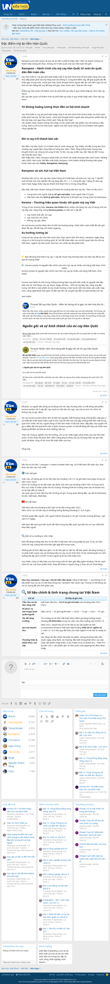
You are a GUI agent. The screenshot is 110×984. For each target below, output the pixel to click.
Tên (23, 682)
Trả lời (104, 395)
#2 (106, 402)
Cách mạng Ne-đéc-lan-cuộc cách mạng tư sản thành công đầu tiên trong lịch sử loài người (20, 838)
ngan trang (14, 745)
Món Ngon (56, 342)
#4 (106, 575)
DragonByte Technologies (77, 982)
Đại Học (46, 14)
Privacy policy (80, 974)
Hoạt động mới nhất (9, 19)
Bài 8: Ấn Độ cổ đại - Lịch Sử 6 (93, 746)
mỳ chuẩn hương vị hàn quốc (78, 47)
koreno (37, 47)
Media (34, 14)
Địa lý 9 (82, 768)
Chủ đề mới (9, 804)
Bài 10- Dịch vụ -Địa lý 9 (54, 837)
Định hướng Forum (72, 25)
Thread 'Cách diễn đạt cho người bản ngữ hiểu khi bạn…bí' (93, 858)
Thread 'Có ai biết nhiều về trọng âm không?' (91, 810)
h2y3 (11, 771)
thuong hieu (6, 51)
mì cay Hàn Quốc (42, 357)
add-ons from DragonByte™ (49, 982)
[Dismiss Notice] (106, 25)
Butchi (11, 716)
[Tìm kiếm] (106, 14)
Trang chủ (7, 14)
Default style (9, 974)
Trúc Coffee (64, 30)
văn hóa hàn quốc (20, 51)
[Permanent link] (46, 72)
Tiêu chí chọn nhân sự (17, 823)
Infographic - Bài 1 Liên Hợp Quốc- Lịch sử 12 (56, 901)
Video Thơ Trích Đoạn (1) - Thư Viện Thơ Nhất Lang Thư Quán (92, 718)
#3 (106, 460)
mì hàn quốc (61, 47)
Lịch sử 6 (82, 743)
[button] (14, 14)
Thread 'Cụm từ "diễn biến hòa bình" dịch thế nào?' (91, 833)
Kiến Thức (85, 25)
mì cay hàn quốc (48, 47)
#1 (106, 56)
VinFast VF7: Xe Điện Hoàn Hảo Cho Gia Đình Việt (91, 788)
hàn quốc (29, 47)
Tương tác (80, 711)
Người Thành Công (14, 830)
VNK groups (40, 30)
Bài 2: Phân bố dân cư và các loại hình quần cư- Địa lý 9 (56, 915)
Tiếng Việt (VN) (24, 974)
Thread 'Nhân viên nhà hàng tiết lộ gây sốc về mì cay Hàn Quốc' (64, 348)
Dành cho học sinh (49, 804)
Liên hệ (52, 974)
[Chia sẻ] (102, 56)
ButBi (11, 757)
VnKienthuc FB (26, 30)
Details (89, 982)
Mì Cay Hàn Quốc (79, 30)
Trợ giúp (91, 974)
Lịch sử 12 (47, 910)
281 (17, 79)
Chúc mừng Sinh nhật (88, 728)
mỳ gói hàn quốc (98, 47)
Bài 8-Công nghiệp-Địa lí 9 (55, 848)
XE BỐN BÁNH (85, 797)
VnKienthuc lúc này (13, 946)
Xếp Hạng (8, 711)
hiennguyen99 (28, 383)
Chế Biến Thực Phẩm (98, 386)
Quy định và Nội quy (65, 974)
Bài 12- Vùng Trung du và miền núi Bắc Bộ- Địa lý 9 (91, 774)
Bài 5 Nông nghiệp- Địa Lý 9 (56, 874)
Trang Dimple (15, 728)
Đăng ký (23, 19)
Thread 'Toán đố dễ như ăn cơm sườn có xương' (91, 822)
